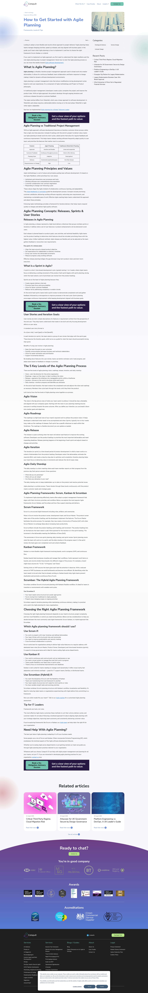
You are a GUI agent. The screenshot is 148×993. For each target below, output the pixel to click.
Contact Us (74, 854)
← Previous (26, 40)
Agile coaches (60, 698)
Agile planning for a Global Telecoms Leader (55, 110)
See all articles (73, 834)
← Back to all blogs (28, 12)
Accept (89, 986)
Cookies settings (77, 986)
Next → (87, 40)
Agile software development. (54, 63)
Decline (102, 986)
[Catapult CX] (30, 4)
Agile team (63, 722)
